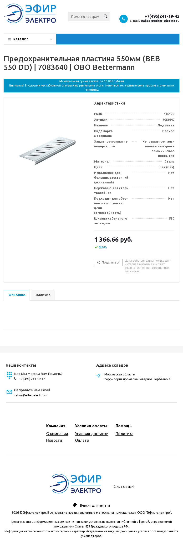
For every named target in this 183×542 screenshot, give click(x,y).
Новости (54, 440)
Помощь (124, 426)
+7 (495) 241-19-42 (32, 378)
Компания (56, 426)
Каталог (20, 39)
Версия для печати (95, 505)
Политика (124, 434)
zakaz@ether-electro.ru (160, 20)
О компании (57, 434)
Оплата (82, 440)
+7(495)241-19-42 (162, 16)
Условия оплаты (91, 426)
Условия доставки (91, 434)
